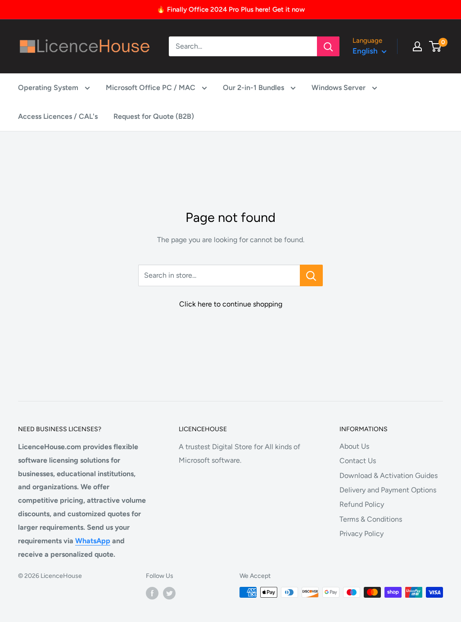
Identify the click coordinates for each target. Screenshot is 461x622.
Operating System (49, 87)
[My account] (417, 46)
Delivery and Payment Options (387, 490)
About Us (354, 446)
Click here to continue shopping (230, 304)
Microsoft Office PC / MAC (151, 87)
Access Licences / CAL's (58, 116)
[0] (435, 46)
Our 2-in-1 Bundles (254, 87)
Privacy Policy (361, 533)
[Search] (328, 46)
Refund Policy (361, 504)
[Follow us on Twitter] (169, 593)
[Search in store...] (311, 275)
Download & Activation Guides (388, 475)
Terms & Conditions (370, 519)
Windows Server (339, 87)
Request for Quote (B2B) (153, 116)
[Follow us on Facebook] (152, 593)
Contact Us (357, 460)
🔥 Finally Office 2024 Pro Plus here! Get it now (231, 9)
